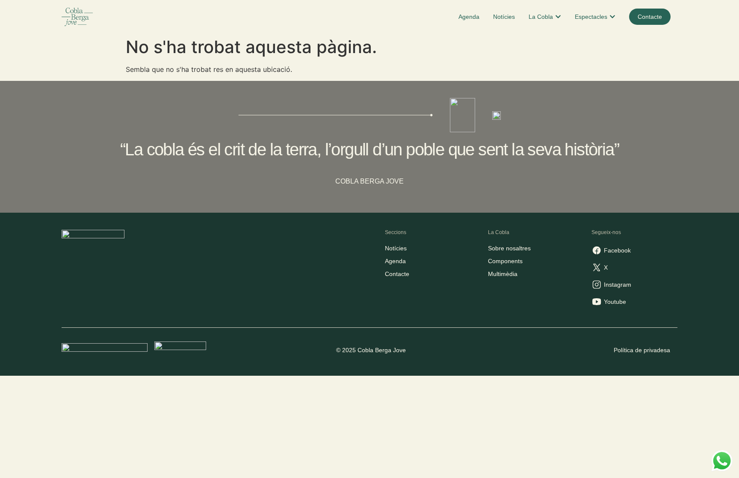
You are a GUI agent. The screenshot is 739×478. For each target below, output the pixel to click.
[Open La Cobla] (558, 16)
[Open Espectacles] (612, 16)
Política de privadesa (642, 350)
